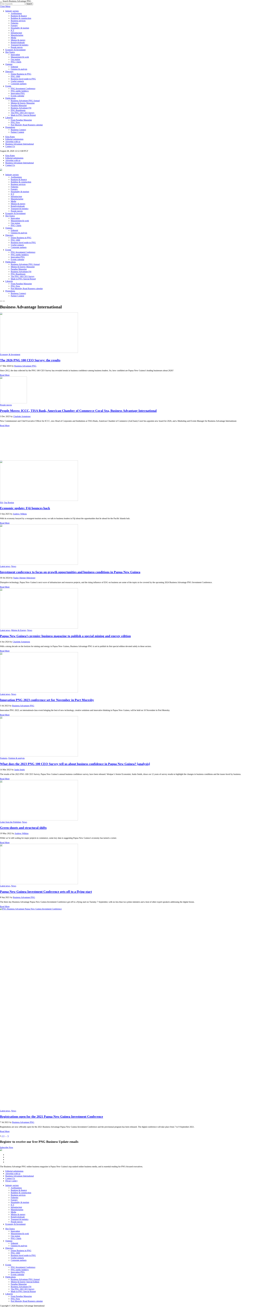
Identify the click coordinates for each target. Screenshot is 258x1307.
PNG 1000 (15, 76)
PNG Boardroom (18, 110)
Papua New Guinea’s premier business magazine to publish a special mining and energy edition (65, 636)
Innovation (15, 54)
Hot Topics (10, 52)
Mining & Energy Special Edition (25, 1282)
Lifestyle (9, 117)
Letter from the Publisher (10, 822)
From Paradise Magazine (21, 120)
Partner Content (17, 132)
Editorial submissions (14, 139)
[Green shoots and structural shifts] (39, 820)
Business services (18, 21)
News (13, 566)
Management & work (20, 57)
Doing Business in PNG (21, 74)
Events (8, 86)
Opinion (8, 64)
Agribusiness (16, 13)
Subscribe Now (6, 1147)
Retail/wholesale (18, 42)
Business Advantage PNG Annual (25, 100)
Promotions (10, 127)
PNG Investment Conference (23, 88)
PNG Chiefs (16, 62)
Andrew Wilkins (20, 514)
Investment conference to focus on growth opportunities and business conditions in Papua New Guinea (70, 572)
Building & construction (21, 18)
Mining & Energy (18, 630)
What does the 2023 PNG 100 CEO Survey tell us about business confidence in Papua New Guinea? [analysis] (75, 764)
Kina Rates (10, 137)
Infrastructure (16, 33)
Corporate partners (18, 84)
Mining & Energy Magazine (23, 103)
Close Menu (5, 6)
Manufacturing (17, 35)
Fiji (1, 502)
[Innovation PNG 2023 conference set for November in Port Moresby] (39, 692)
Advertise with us (12, 141)
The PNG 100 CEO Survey (22, 113)
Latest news (5, 566)
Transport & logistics (19, 45)
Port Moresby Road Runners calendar (27, 125)
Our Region (9, 502)
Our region (15, 59)
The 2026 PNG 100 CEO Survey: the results (30, 360)
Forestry (14, 25)
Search (29, 4)
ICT (12, 30)
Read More (5, 375)
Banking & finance (19, 16)
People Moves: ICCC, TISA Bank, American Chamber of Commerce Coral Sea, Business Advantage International (78, 410)
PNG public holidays (20, 91)
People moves (17, 47)
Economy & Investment (15, 50)
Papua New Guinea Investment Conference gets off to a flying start (46, 891)
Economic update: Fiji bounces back (25, 508)
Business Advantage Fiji (21, 108)
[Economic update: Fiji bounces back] (39, 500)
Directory (9, 71)
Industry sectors (12, 11)
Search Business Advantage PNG (17, 1)
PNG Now (15, 122)
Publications (10, 98)
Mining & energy (18, 40)
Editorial (14, 67)
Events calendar (17, 96)
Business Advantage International (19, 144)
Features (3, 758)
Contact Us (10, 146)
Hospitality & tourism (20, 28)
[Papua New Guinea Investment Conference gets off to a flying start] (39, 883)
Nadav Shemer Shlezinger (24, 578)
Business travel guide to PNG (23, 79)
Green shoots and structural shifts (23, 827)
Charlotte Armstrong (22, 416)
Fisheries (14, 23)
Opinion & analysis (19, 69)
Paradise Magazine (19, 105)
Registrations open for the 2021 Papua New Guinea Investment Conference (51, 1116)
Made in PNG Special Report (23, 115)
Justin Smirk (19, 769)
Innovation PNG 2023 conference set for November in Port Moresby (47, 700)
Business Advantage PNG (25, 366)
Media (13, 37)
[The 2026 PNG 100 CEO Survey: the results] (39, 352)
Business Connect (18, 130)
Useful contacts (17, 81)
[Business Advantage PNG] (1, 170)
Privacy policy (11, 1181)
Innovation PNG (18, 93)
